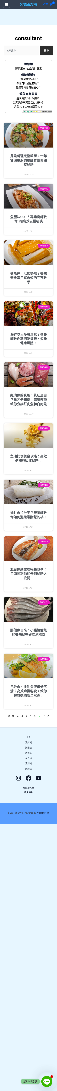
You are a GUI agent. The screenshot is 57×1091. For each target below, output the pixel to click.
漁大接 (28, 758)
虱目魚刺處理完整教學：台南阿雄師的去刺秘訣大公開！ (28, 573)
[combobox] (21, 50)
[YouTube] (38, 778)
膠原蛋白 (20, 68)
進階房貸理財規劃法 (27, 98)
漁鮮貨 (28, 742)
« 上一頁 (10, 715)
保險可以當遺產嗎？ (27, 83)
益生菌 (31, 68)
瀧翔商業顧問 (28, 94)
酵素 (39, 68)
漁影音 (28, 752)
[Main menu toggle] (6, 4)
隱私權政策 (28, 788)
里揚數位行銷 (43, 813)
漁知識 (28, 763)
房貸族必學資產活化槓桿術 (28, 102)
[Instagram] (18, 778)
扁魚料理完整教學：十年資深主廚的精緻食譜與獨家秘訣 (28, 160)
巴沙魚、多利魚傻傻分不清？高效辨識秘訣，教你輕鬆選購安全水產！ (28, 691)
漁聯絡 (28, 768)
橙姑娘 (28, 64)
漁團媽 (28, 747)
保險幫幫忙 (28, 75)
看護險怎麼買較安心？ (28, 87)
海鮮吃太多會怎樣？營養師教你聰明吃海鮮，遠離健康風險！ (28, 339)
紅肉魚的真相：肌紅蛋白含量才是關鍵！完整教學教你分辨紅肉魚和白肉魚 (28, 399)
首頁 (28, 737)
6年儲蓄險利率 (28, 79)
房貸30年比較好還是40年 (28, 106)
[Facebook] (28, 778)
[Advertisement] (28, 957)
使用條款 (28, 792)
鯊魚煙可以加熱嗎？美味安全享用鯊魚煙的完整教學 (28, 278)
